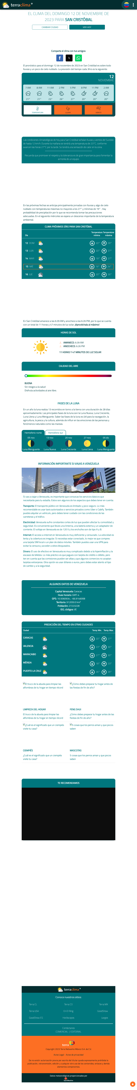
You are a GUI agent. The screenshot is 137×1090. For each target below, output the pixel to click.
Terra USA (34, 1011)
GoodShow (102, 1011)
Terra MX (103, 1004)
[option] (37, 110)
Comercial (62, 1031)
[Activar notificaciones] (132, 1084)
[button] (133, 5)
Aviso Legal (59, 1054)
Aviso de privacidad (74, 1054)
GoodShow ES (36, 1018)
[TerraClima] (126, 4)
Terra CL (33, 1004)
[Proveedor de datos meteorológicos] (68, 1079)
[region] (68, 40)
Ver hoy (87, 27)
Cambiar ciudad (50, 27)
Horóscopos (68, 1018)
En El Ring (68, 1011)
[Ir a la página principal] (17, 5)
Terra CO (68, 1004)
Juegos (104, 1018)
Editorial (76, 1031)
